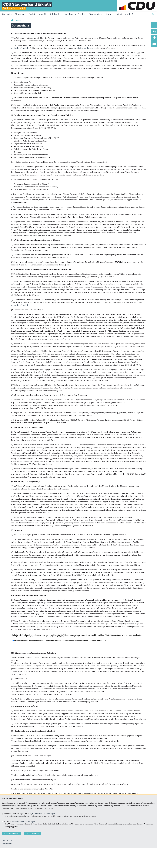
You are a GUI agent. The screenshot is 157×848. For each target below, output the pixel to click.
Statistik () (20, 821)
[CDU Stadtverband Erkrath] (12, 20)
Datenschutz (7, 840)
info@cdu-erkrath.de (20, 48)
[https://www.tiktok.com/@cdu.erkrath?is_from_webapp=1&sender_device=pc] (154, 38)
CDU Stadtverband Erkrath (27, 4)
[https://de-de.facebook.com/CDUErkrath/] (154, 25)
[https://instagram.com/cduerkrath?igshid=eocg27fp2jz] (154, 31)
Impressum (7, 843)
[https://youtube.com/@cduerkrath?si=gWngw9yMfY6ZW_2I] (154, 44)
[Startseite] (137, 1)
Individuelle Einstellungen (43, 814)
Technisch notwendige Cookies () (30, 814)
